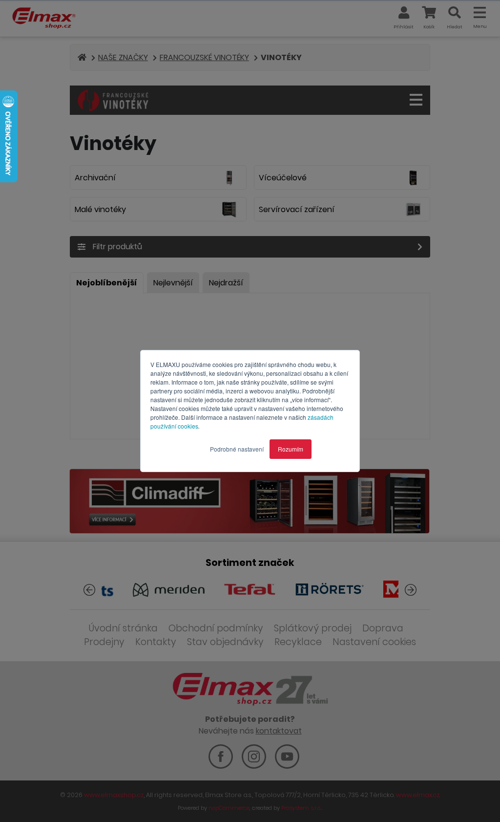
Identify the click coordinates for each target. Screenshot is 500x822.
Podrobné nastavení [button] (237, 449)
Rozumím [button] (290, 449)
